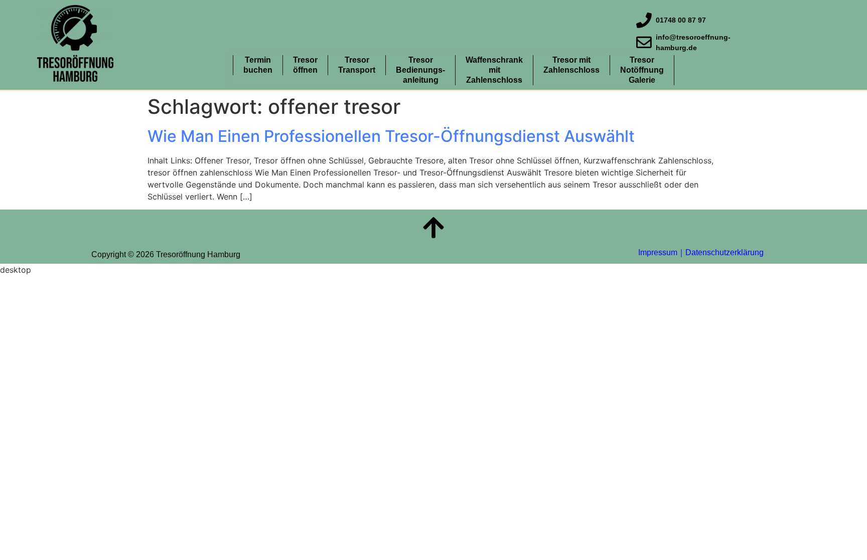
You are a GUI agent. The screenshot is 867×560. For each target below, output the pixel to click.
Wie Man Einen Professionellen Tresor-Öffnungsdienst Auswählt (391, 136)
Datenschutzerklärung (724, 252)
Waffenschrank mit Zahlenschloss (494, 70)
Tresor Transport (356, 65)
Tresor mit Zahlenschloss (571, 65)
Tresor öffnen (305, 65)
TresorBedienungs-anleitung (420, 70)
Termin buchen (257, 65)
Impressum (657, 252)
